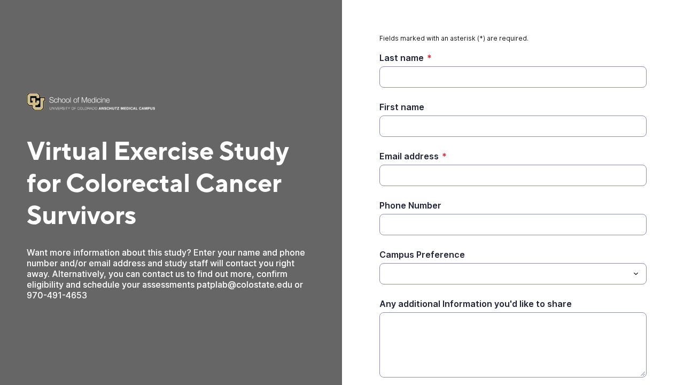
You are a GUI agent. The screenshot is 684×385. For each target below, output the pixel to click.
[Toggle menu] (635, 273)
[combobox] (513, 273)
